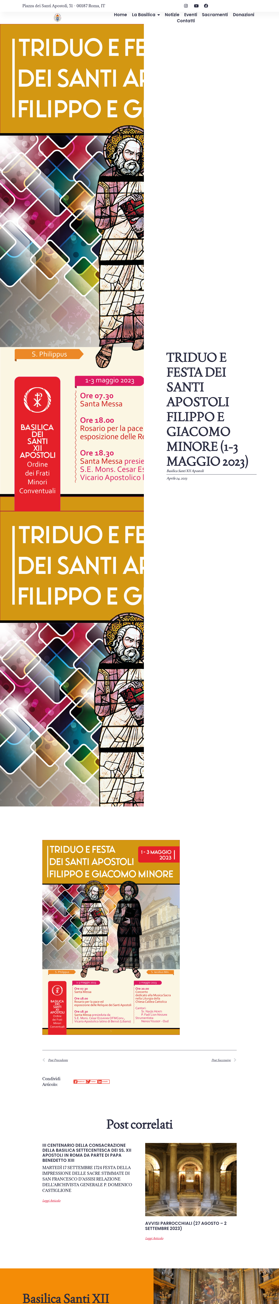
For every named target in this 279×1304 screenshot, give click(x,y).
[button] (79, 1082)
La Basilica (143, 15)
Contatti (186, 21)
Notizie (172, 15)
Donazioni (243, 15)
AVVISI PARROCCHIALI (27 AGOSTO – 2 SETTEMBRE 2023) (186, 1225)
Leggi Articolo (51, 1201)
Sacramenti (215, 15)
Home (120, 15)
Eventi (190, 15)
